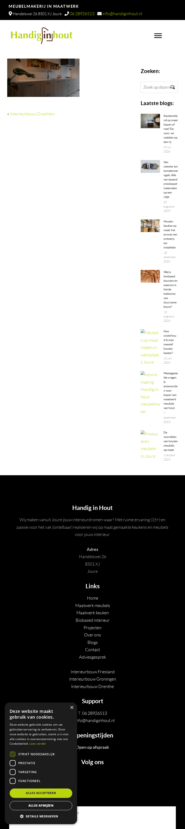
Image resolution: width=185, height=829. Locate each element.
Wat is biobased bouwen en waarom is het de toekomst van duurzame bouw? (171, 289)
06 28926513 (82, 13)
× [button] (71, 707)
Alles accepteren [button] (41, 793)
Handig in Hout (77, 33)
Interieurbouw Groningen (92, 679)
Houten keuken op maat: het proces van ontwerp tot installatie (170, 234)
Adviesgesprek (92, 657)
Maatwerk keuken (92, 612)
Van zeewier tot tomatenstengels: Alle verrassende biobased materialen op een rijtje (171, 179)
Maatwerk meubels (92, 605)
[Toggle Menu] (158, 35)
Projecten (92, 627)
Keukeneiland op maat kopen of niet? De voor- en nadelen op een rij (171, 128)
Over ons (92, 635)
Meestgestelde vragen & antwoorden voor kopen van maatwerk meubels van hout (171, 390)
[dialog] (41, 763)
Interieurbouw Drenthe (92, 686)
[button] (41, 816)
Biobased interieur (93, 620)
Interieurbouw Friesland (93, 671)
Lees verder (37, 744)
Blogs (92, 642)
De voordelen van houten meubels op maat (171, 441)
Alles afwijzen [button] (41, 805)
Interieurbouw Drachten (32, 114)
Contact (92, 649)
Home (92, 598)
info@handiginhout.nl (122, 13)
